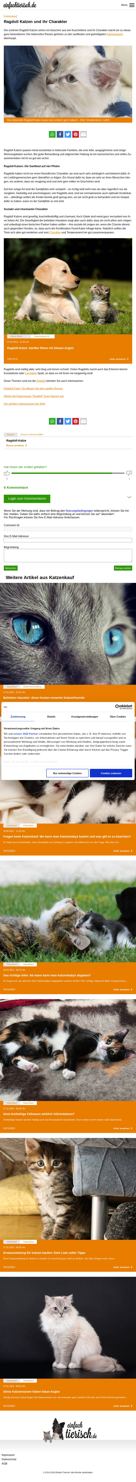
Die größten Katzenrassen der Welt (24, 403)
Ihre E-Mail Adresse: (16, 536)
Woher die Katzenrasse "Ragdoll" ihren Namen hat (34, 396)
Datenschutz (9, 1459)
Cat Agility (31, 373)
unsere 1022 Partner (25, 733)
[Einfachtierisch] (19, 5)
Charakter (55, 232)
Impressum (8, 1455)
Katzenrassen (115, 34)
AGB (4, 1463)
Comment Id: (12, 525)
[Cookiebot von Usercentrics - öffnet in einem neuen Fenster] (117, 707)
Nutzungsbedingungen (79, 510)
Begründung (11, 547)
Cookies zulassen (111, 773)
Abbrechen (10, 568)
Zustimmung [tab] (18, 716)
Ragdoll (41, 380)
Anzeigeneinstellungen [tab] (84, 716)
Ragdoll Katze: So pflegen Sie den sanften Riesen (33, 388)
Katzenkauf (10, 16)
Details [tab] (51, 716)
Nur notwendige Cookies (67, 773)
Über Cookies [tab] (118, 716)
